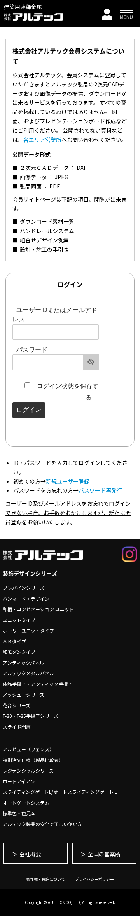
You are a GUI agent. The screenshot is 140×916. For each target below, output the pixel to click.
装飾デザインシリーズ (30, 573)
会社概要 (30, 854)
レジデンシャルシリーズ (28, 770)
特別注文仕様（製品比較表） (33, 760)
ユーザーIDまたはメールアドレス (54, 315)
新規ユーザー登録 (67, 481)
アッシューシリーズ (23, 694)
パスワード (31, 349)
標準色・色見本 (19, 813)
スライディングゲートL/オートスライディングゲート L (60, 791)
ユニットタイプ (19, 620)
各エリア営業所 (42, 139)
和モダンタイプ (19, 651)
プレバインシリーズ (23, 587)
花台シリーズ (16, 705)
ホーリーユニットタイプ (28, 630)
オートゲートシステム (26, 802)
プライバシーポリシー (94, 879)
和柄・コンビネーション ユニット (38, 609)
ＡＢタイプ (14, 641)
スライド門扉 (17, 726)
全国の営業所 (104, 854)
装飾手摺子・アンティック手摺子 (37, 684)
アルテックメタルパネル (28, 673)
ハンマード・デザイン (26, 598)
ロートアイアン (19, 781)
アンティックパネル (23, 662)
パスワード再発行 (100, 490)
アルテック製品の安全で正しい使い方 (42, 824)
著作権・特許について (45, 879)
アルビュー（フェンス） (28, 749)
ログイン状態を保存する (68, 392)
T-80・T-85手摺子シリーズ (30, 715)
